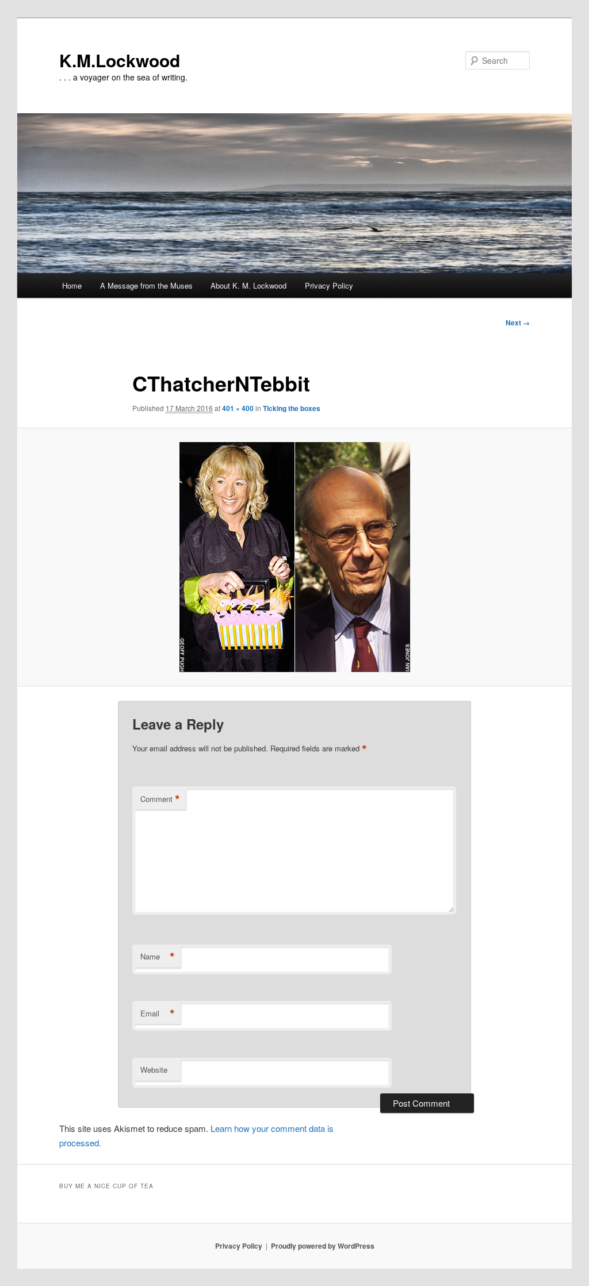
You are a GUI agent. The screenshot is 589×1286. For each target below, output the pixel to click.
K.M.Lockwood (119, 60)
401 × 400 (238, 408)
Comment (160, 799)
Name (157, 956)
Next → (518, 322)
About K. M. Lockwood (248, 285)
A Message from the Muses (146, 285)
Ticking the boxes (291, 408)
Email (157, 1013)
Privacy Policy (329, 285)
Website (153, 1069)
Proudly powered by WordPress (322, 1246)
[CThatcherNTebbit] (294, 557)
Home (72, 285)
